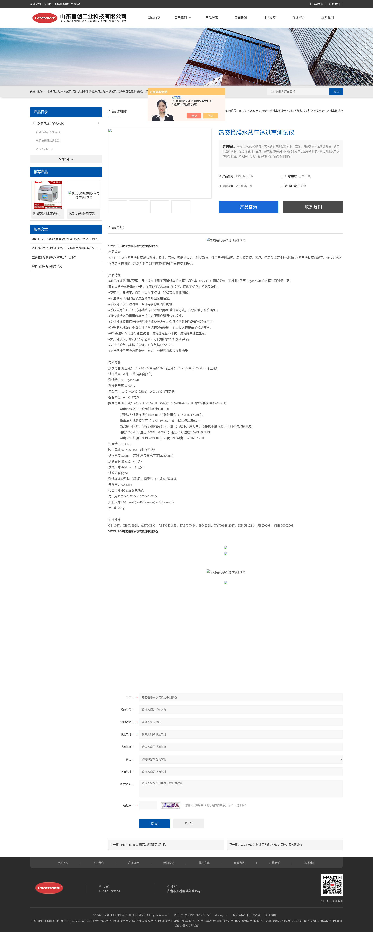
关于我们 (180, 17)
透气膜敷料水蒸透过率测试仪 (48, 213)
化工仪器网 (253, 915)
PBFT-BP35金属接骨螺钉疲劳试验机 (143, 844)
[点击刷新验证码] (170, 805)
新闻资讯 (168, 862)
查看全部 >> (65, 159)
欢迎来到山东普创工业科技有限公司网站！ (56, 4)
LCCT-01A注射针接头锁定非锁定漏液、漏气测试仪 (271, 844)
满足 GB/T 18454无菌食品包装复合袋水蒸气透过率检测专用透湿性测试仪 (76, 238)
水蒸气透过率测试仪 (50, 123)
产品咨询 (248, 207)
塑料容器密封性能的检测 (47, 266)
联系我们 (334, 4)
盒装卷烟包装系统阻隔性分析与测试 (54, 257)
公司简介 (317, 4)
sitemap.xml (221, 915)
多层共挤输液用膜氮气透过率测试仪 (84, 213)
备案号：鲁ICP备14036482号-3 (192, 915)
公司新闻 (240, 17)
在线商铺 (274, 862)
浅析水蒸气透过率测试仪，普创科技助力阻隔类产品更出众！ (68, 248)
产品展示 (212, 17)
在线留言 (298, 17)
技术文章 (269, 17)
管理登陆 (270, 915)
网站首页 (154, 17)
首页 (241, 110)
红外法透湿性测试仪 (48, 132)
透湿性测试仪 (44, 149)
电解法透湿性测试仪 (48, 140)
